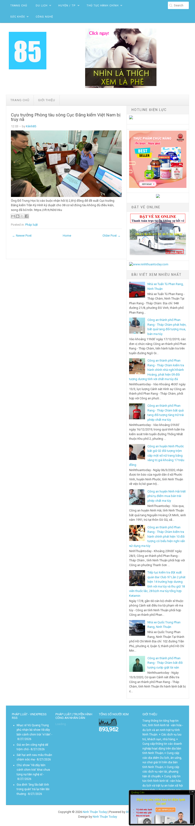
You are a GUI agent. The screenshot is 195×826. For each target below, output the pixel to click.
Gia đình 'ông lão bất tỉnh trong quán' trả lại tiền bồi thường (33, 789)
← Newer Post (22, 235)
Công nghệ (44, 16)
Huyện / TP (67, 5)
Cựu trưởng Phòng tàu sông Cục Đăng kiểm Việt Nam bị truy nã (66, 117)
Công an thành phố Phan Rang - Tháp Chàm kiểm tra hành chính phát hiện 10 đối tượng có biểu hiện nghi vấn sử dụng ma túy (157, 536)
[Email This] (13, 216)
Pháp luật (31, 224)
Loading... (61, 724)
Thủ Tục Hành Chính (103, 5)
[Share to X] (22, 216)
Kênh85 (31, 126)
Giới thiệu (46, 100)
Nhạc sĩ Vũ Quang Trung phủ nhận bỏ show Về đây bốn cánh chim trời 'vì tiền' (34, 730)
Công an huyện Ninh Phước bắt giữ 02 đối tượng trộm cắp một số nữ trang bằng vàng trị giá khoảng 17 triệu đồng (156, 455)
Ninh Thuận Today (95, 812)
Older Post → (111, 235)
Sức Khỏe (17, 16)
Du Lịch (42, 5)
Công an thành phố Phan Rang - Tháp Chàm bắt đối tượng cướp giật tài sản (165, 662)
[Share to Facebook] (26, 216)
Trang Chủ (18, 5)
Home (67, 235)
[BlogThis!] (17, 216)
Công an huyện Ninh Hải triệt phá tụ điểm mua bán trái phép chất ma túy (166, 496)
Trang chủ (19, 100)
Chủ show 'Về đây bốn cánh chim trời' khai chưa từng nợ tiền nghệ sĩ (33, 770)
